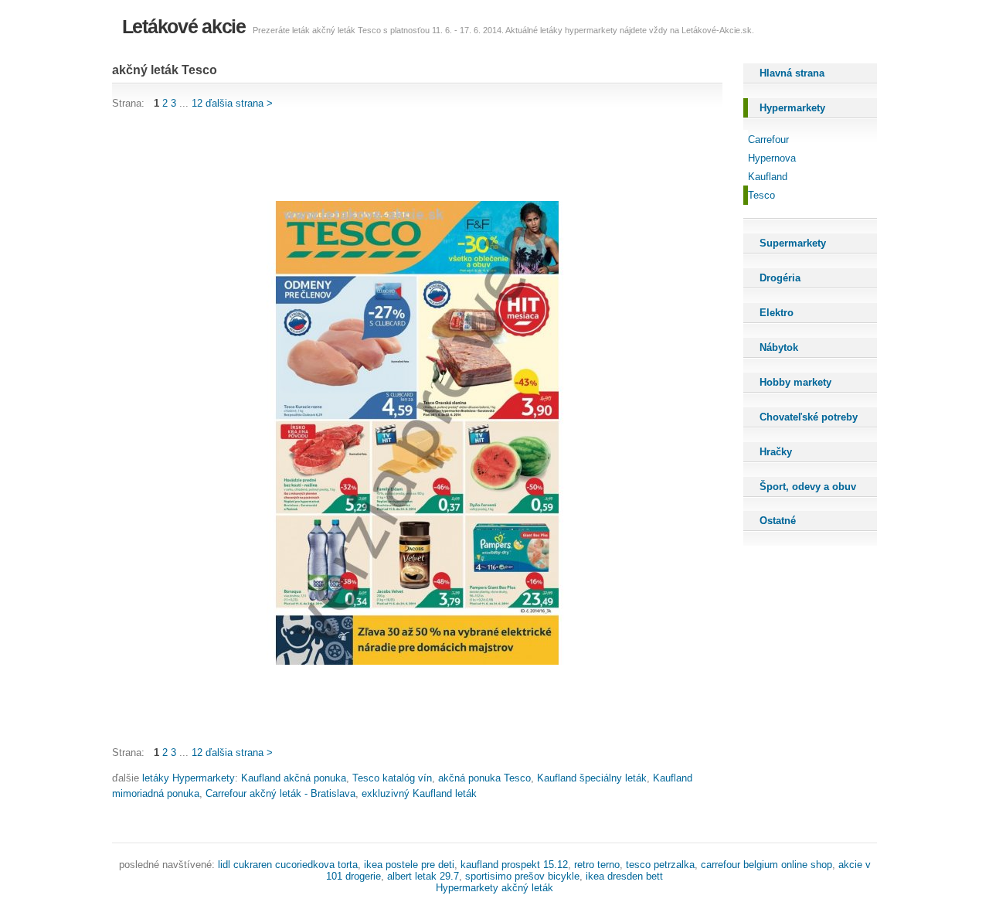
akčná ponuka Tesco (484, 778)
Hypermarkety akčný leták (494, 888)
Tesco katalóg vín (392, 778)
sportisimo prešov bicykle (522, 876)
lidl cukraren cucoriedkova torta (288, 864)
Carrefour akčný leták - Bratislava (280, 793)
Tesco (761, 195)
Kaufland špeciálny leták (592, 778)
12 (197, 103)
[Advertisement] (393, 156)
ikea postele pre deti (409, 864)
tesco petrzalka (660, 864)
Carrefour (768, 139)
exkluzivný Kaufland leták (419, 793)
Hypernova (772, 158)
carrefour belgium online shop (766, 864)
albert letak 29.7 (423, 876)
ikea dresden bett (624, 876)
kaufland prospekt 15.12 (514, 864)
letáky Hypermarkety (188, 778)
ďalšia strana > (239, 103)
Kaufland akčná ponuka (293, 778)
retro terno (597, 864)
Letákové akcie (184, 26)
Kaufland (767, 176)
